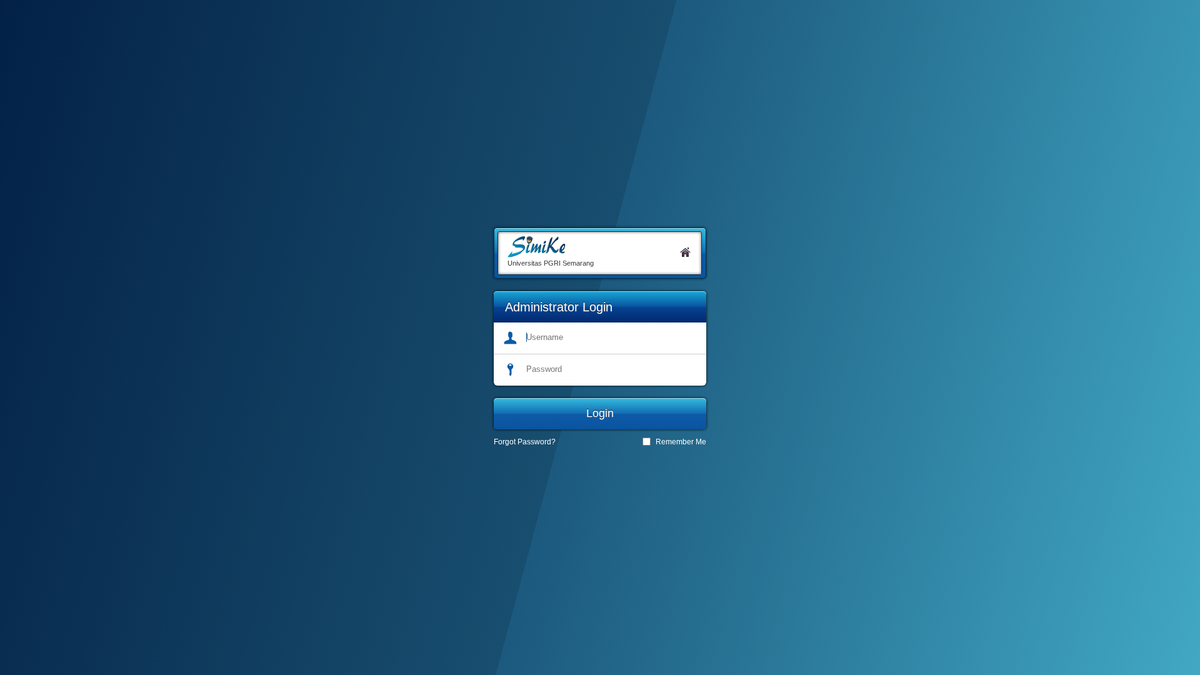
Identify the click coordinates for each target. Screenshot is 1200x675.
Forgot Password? (525, 442)
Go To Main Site (685, 252)
